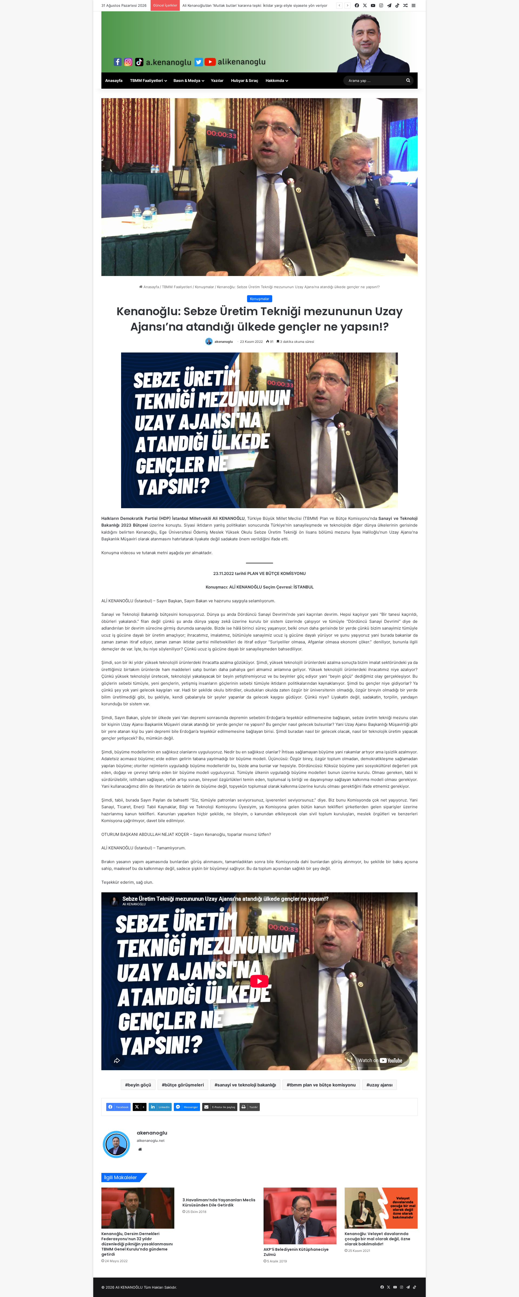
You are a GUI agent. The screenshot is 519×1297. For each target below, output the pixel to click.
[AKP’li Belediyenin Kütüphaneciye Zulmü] (300, 1216)
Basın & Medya (187, 80)
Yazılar (217, 80)
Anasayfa (113, 80)
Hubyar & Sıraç (244, 80)
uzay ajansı (380, 1085)
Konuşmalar (204, 287)
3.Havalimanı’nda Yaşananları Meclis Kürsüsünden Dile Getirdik (218, 1202)
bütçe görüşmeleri (184, 1085)
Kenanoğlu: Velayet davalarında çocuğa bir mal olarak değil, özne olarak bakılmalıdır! (377, 1239)
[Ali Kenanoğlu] (259, 41)
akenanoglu (224, 342)
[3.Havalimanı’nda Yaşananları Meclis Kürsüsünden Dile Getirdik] (218, 1191)
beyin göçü (139, 1085)
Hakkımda (275, 80)
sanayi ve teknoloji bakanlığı (246, 1085)
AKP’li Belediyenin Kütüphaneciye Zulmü (296, 1252)
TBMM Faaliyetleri (146, 80)
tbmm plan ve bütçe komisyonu (323, 1085)
